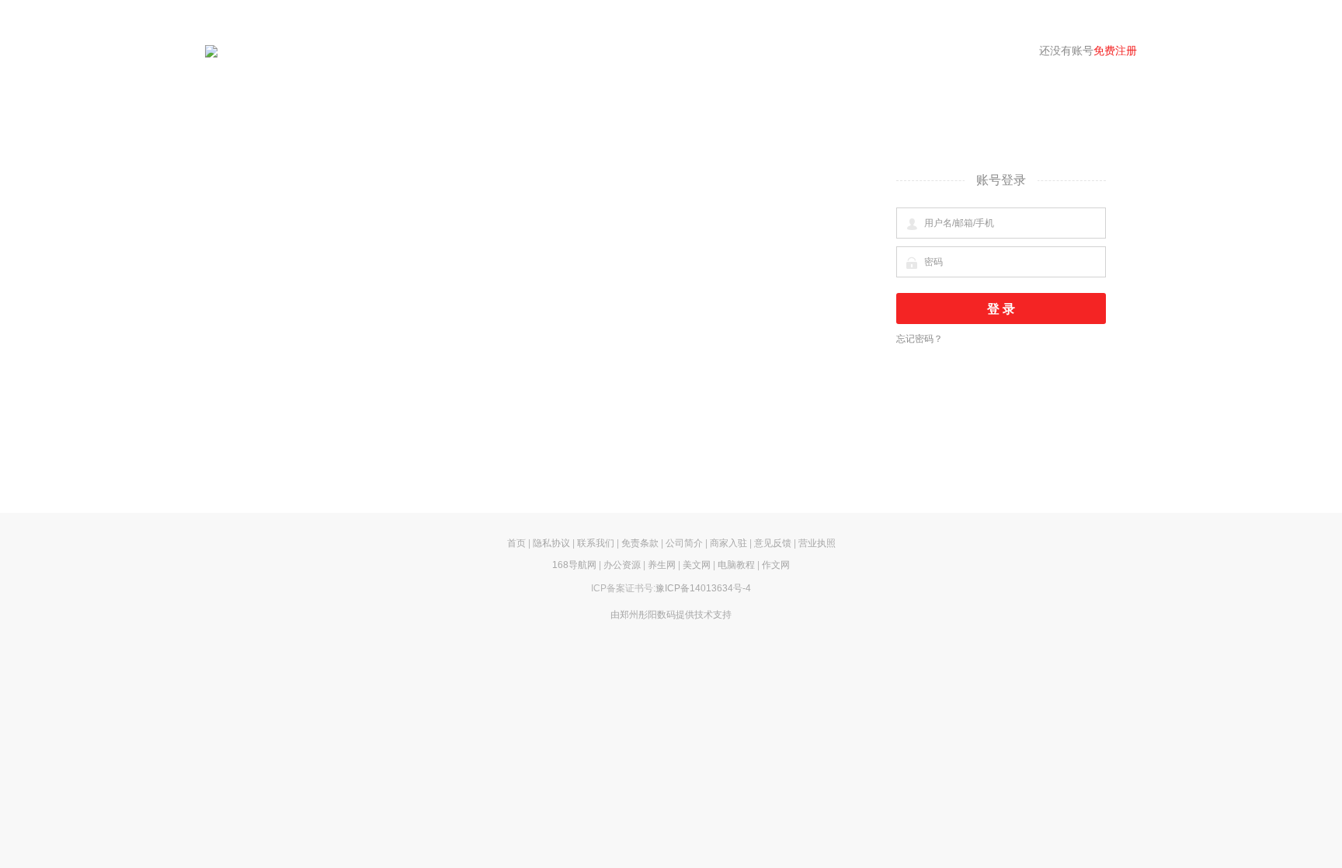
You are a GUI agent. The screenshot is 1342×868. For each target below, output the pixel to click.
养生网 (662, 564)
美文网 (697, 564)
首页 (516, 543)
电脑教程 (736, 564)
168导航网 (574, 564)
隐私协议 (551, 543)
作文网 (776, 564)
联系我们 (595, 543)
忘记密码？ (919, 338)
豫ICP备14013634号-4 (703, 588)
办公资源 (622, 564)
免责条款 (640, 543)
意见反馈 (772, 543)
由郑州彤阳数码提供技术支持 (671, 614)
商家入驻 (728, 543)
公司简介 (684, 543)
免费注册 (1115, 50)
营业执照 (817, 543)
